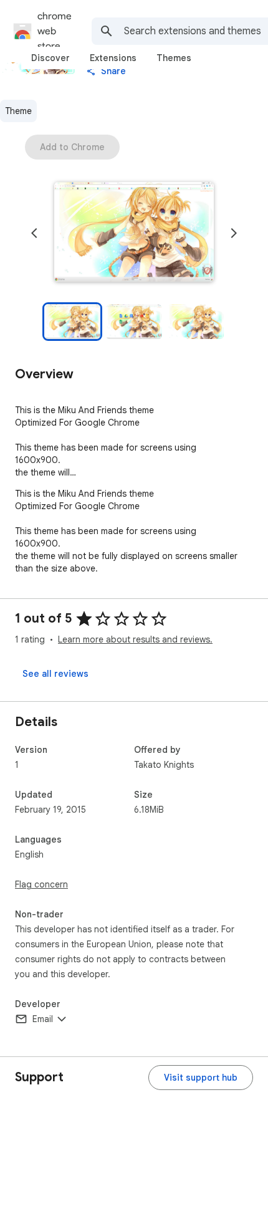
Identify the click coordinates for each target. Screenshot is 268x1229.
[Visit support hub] (200, 1078)
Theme (18, 111)
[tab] (50, 58)
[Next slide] (233, 233)
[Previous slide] (34, 233)
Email (42, 1019)
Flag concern (41, 884)
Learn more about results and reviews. (135, 639)
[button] (134, 233)
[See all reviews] (55, 674)
